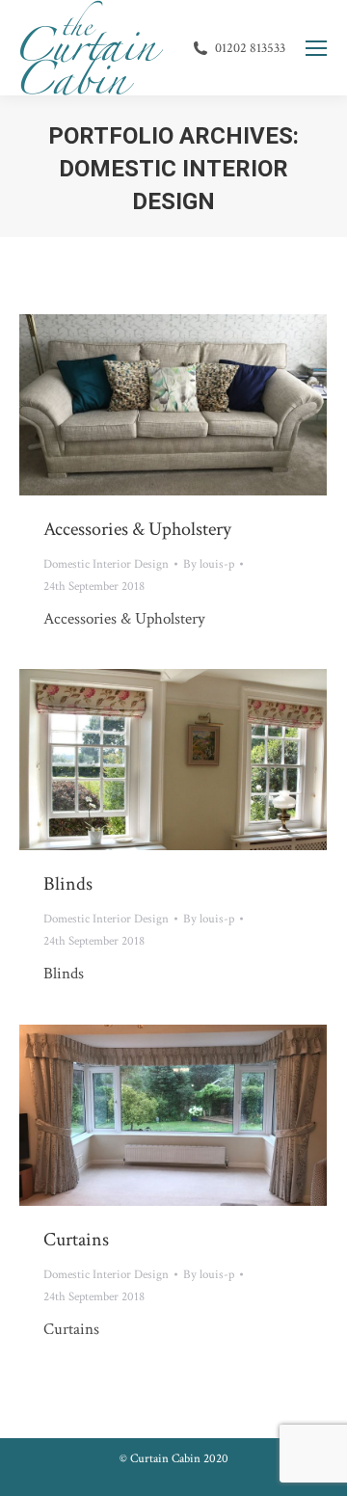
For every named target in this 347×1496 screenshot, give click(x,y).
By (208, 564)
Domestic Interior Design (106, 564)
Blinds (68, 883)
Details (199, 405)
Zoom (147, 405)
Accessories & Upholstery (137, 529)
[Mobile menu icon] (316, 48)
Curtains (76, 1239)
